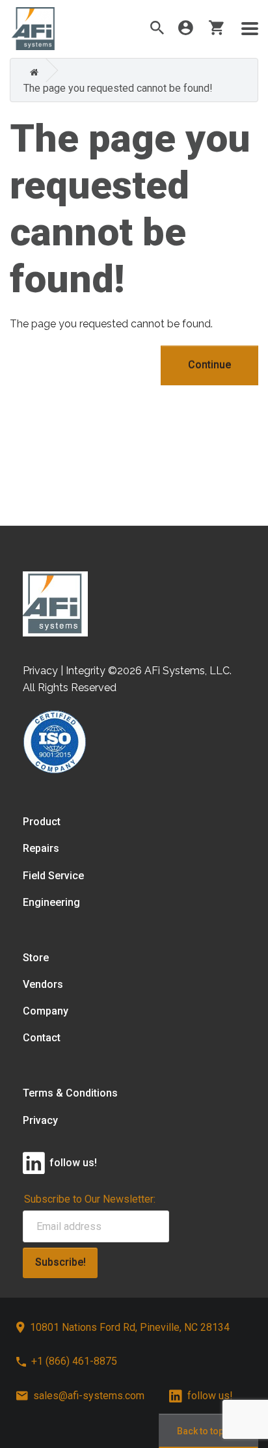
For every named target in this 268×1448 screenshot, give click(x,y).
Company (45, 1011)
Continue (209, 365)
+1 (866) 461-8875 (74, 1361)
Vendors (43, 984)
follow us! (210, 1395)
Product (41, 821)
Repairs (41, 848)
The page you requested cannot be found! (118, 88)
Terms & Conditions (70, 1093)
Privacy (40, 1120)
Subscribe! (60, 1262)
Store (36, 957)
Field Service (53, 875)
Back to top (200, 1431)
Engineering (51, 902)
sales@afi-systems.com (88, 1395)
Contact (41, 1037)
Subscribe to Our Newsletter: (89, 1199)
